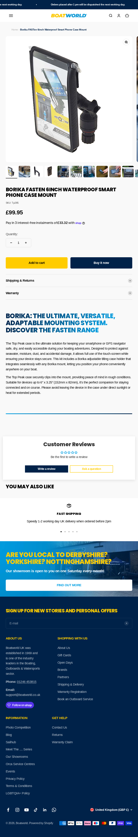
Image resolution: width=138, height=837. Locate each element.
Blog (9, 735)
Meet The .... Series (19, 749)
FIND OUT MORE (69, 585)
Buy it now (101, 263)
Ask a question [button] (91, 468)
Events (10, 771)
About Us (64, 648)
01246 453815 (26, 682)
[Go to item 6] (76, 172)
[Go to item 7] (89, 172)
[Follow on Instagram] (17, 809)
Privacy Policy (15, 779)
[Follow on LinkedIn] (44, 809)
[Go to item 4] (50, 172)
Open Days (65, 662)
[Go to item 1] (11, 172)
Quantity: (12, 234)
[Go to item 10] (128, 172)
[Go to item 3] (37, 172)
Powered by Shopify (41, 823)
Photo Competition (18, 727)
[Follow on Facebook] (8, 809)
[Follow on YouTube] (26, 809)
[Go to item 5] (63, 172)
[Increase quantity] (26, 242)
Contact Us (59, 727)
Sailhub (11, 742)
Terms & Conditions (19, 786)
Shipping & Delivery (71, 684)
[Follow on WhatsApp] (54, 809)
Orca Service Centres (20, 764)
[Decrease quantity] (11, 242)
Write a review (46, 468)
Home (15, 29)
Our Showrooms (17, 756)
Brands (62, 670)
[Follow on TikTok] (35, 809)
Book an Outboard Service (75, 699)
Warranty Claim (62, 742)
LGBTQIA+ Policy (18, 793)
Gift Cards (64, 655)
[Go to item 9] (115, 172)
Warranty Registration (72, 692)
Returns (57, 735)
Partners (63, 677)
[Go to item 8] (102, 172)
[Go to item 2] (24, 172)
